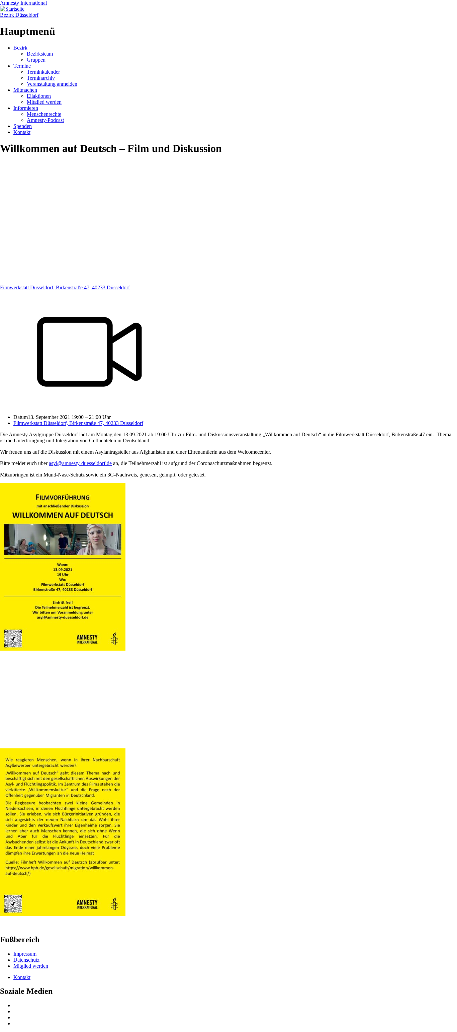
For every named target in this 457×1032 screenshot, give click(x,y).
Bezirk (20, 48)
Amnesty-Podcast (45, 120)
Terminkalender (43, 72)
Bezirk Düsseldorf (19, 15)
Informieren (25, 108)
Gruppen (36, 60)
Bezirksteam (40, 54)
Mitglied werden (44, 102)
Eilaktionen (39, 96)
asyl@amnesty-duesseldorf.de (80, 463)
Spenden (22, 126)
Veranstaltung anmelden (52, 84)
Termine (22, 66)
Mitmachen (25, 90)
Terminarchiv (41, 78)
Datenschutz (26, 960)
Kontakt (21, 132)
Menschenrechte (44, 114)
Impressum (24, 954)
